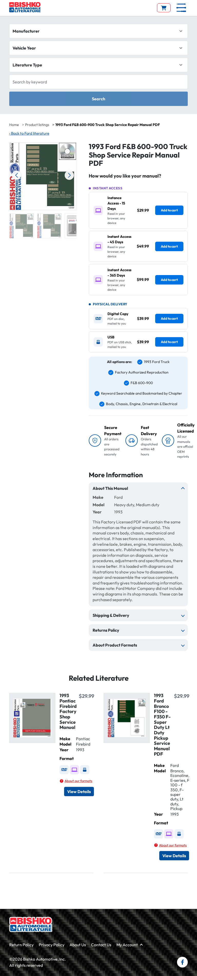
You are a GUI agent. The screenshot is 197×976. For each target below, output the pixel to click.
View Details (79, 791)
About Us (78, 944)
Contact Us (101, 944)
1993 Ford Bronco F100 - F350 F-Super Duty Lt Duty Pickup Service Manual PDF (162, 724)
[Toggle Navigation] (181, 7)
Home (14, 124)
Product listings (37, 124)
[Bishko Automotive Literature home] (30, 924)
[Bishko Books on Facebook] (182, 962)
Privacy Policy (51, 944)
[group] (21, 225)
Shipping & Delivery (111, 615)
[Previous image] (16, 175)
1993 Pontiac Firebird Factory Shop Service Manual (68, 711)
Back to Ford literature (29, 133)
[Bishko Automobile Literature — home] (25, 7)
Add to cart (169, 210)
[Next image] (69, 175)
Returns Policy (106, 630)
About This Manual (110, 488)
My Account (127, 944)
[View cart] (164, 7)
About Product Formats (115, 645)
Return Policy (21, 944)
